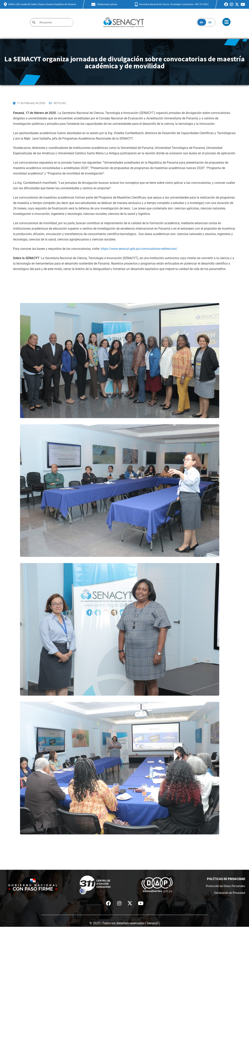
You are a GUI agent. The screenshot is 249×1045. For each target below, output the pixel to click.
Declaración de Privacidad (229, 893)
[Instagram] (119, 903)
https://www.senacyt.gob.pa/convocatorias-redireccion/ (139, 249)
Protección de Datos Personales (225, 886)
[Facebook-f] (108, 903)
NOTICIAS (60, 103)
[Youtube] (141, 903)
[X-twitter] (130, 903)
